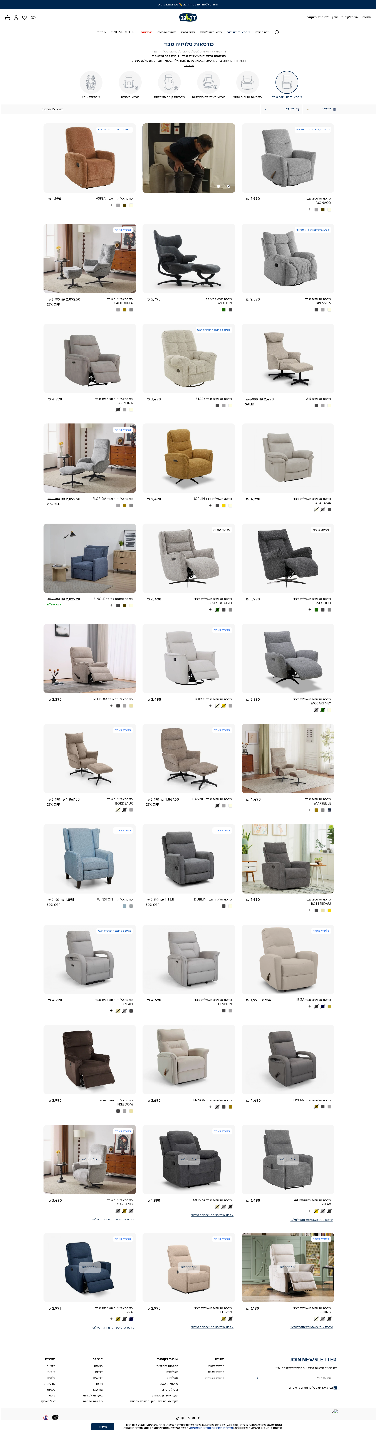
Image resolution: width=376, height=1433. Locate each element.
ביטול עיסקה (170, 1389)
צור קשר (97, 1389)
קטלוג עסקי (48, 1401)
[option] (329, 209)
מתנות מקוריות (215, 1377)
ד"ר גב (98, 1359)
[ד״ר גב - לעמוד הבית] (188, 17)
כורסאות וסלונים (203, 51)
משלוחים (172, 1377)
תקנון (99, 1383)
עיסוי (52, 1395)
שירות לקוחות (167, 1359)
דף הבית (221, 51)
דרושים (98, 1377)
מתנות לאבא (216, 1372)
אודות (99, 1372)
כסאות (51, 1389)
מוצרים (50, 1359)
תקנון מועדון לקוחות (165, 1395)
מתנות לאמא (216, 1366)
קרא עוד (189, 65)
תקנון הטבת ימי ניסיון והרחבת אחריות (154, 1401)
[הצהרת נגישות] (55, 1418)
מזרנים (51, 1366)
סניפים (98, 1366)
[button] (16, 17)
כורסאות (185, 51)
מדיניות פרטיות (93, 1401)
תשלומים (172, 1372)
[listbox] (310, 209)
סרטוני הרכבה (169, 1383)
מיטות (51, 1372)
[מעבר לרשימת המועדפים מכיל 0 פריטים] (33, 17)
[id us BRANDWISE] (334, 1412)
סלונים (51, 1377)
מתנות (220, 1359)
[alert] (188, 1426)
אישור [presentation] (103, 1426)
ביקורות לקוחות (93, 1395)
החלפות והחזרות (167, 1366)
